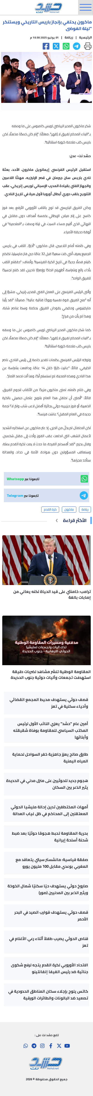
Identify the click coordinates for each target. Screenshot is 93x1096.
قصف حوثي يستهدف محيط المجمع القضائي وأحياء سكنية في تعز (48, 703)
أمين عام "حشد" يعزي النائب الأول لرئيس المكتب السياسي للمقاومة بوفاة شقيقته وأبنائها (50, 730)
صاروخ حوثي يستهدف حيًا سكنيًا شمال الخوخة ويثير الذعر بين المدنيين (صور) (47, 889)
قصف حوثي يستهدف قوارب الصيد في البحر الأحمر (51, 916)
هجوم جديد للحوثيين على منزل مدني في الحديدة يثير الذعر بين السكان (47, 784)
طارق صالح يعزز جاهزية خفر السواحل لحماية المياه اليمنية (50, 758)
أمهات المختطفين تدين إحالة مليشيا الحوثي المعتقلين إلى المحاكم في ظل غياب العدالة (49, 810)
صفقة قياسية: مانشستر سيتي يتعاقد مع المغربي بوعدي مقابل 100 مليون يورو (52, 863)
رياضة (69, 37)
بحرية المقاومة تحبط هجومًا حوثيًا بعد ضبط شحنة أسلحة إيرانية (50, 837)
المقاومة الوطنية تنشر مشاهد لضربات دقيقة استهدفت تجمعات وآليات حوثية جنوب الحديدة (51, 674)
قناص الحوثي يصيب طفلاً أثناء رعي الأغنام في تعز (48, 942)
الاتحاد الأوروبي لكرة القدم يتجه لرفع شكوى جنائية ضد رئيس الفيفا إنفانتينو (49, 968)
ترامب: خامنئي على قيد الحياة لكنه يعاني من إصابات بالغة (52, 594)
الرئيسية (85, 37)
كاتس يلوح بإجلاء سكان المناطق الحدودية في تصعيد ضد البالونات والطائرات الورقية (48, 995)
